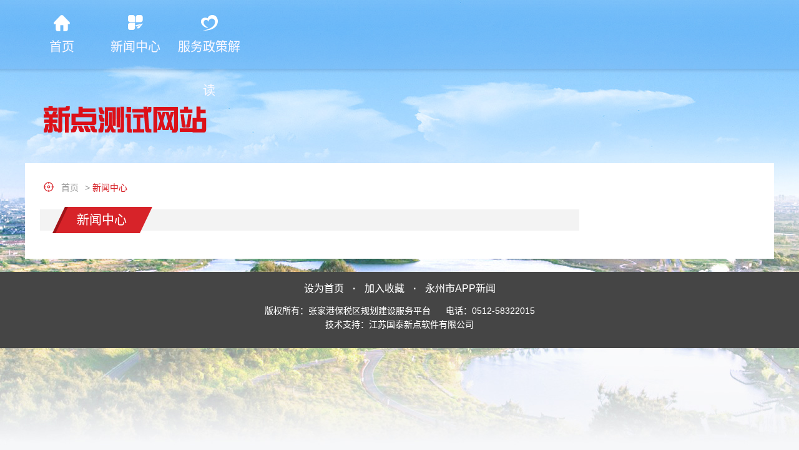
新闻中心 (135, 47)
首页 (61, 47)
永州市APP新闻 (460, 288)
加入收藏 (384, 288)
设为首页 (324, 288)
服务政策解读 (209, 54)
